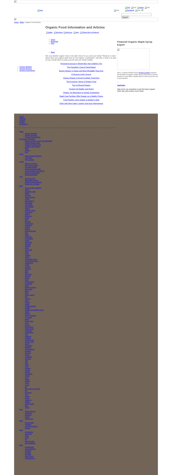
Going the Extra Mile (32, 173)
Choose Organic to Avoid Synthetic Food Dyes (81, 78)
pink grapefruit (30, 443)
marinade (28, 331)
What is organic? (31, 163)
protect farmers (30, 449)
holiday (27, 314)
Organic (28, 195)
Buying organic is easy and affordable (38, 141)
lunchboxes (29, 327)
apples (27, 209)
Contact (22, 120)
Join (21, 177)
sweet (27, 385)
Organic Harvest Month (33, 182)
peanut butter (30, 441)
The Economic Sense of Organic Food (81, 82)
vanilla (27, 396)
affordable (28, 203)
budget (27, 229)
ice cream (28, 317)
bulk (26, 233)
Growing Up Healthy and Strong (81, 89)
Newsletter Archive (31, 180)
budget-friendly (30, 231)
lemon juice (29, 321)
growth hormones (31, 426)
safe (26, 361)
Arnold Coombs (144, 73)
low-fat (27, 325)
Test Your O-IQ (30, 178)
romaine (28, 359)
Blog (21, 186)
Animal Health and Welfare (34, 171)
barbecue (28, 216)
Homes (27, 150)
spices (27, 379)
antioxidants (29, 207)
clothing (28, 255)
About (21, 117)
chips (27, 248)
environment (29, 282)
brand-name (29, 423)
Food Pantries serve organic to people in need (81, 100)
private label (29, 447)
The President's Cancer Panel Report (81, 67)
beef (26, 220)
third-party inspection (32, 389)
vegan (27, 398)
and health (29, 205)
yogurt (27, 408)
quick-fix (28, 353)
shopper (28, 453)
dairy (26, 271)
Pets (26, 152)
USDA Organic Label (32, 143)
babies (27, 214)
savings (28, 368)
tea (26, 387)
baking (27, 417)
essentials (28, 284)
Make (22, 22)
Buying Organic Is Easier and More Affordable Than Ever (81, 71)
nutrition (28, 338)
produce (28, 351)
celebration (29, 239)
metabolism (29, 332)
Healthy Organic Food (33, 145)
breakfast (28, 225)
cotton (27, 265)
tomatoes (28, 393)
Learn (21, 162)
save (26, 366)
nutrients (28, 336)
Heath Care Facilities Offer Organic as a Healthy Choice (81, 96)
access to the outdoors (33, 188)
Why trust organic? (31, 165)
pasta (27, 438)
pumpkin (28, 451)
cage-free (28, 237)
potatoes (28, 348)
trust (26, 394)
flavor (27, 291)
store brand (29, 456)
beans (27, 218)
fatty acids (28, 289)
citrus (27, 252)
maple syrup (29, 329)
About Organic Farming (33, 156)
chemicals (28, 242)
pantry (27, 344)
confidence (29, 263)
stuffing (27, 381)
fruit (26, 297)
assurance (29, 212)
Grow (21, 154)
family (27, 286)
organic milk (29, 342)
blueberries (29, 224)
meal (26, 436)
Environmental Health (33, 169)
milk (26, 334)
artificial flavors (30, 411)
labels (27, 319)
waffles (27, 402)
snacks (27, 376)
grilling (27, 302)
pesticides (28, 346)
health (27, 304)
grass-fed (28, 434)
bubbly (27, 227)
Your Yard (28, 158)
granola (28, 299)
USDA (27, 199)
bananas (28, 415)
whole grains (29, 404)
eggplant (28, 425)
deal (26, 272)
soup (26, 378)
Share (53, 40)
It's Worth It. (23, 124)
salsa (27, 364)
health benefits (30, 306)
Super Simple (30, 197)
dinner (27, 278)
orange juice (29, 340)
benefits (28, 222)
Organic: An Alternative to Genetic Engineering (81, 93)
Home (16, 22)
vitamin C (28, 400)
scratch (27, 370)
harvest (27, 428)
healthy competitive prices (34, 310)
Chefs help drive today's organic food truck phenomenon (81, 103)
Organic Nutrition (25, 67)
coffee (27, 257)
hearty (27, 312)
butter (27, 235)
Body (27, 148)
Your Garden (29, 160)
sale (26, 363)
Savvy (27, 190)
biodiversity (29, 419)
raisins (27, 355)
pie (26, 440)
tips (26, 391)
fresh (26, 293)
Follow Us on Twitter (32, 184)
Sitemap (22, 119)
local (26, 323)
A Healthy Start (30, 192)
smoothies (28, 374)
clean (27, 254)
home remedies (30, 316)
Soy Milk (28, 455)
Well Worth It (29, 201)
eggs (26, 280)
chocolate (28, 250)
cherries (28, 244)
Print (52, 43)
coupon (27, 267)
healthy (27, 308)
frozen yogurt (29, 295)
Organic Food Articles (27, 70)
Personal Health (31, 167)
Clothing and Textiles (32, 147)
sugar (27, 383)
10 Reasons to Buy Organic (81, 74)
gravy (27, 301)
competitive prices (31, 261)
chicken (28, 246)
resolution (28, 357)
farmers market (30, 287)
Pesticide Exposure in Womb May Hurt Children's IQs (81, 64)
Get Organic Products (27, 139)
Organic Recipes (25, 69)
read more (121, 85)
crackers (28, 269)
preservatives (30, 349)
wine (26, 406)
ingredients (29, 432)
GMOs (27, 194)
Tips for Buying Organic (81, 85)
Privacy (22, 122)
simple (27, 372)
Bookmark (54, 42)
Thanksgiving (30, 458)
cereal (27, 240)
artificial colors (30, 210)
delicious (28, 274)
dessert (27, 276)
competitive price (31, 259)
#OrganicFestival (31, 175)
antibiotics (28, 413)
